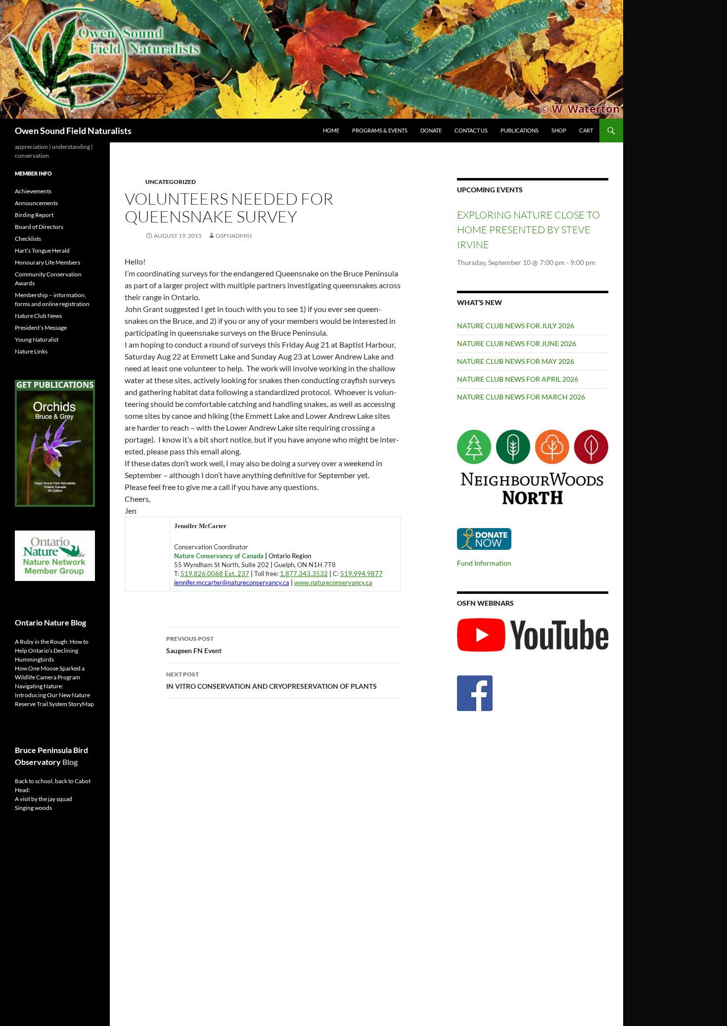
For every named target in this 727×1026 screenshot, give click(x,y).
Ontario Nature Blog (50, 622)
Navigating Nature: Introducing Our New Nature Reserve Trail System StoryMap (54, 695)
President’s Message (41, 327)
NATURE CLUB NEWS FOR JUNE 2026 (516, 343)
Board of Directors (39, 226)
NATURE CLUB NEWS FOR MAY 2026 (515, 361)
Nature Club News (38, 315)
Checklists (28, 238)
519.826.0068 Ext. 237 (215, 574)
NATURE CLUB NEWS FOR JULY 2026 (515, 325)
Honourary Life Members (47, 262)
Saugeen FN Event (194, 645)
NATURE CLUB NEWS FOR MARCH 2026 (521, 397)
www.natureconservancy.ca (333, 582)
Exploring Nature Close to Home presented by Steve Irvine (528, 230)
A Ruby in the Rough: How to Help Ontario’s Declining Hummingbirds (52, 650)
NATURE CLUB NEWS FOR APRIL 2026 (517, 379)
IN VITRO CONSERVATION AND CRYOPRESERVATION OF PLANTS (271, 680)
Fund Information (484, 563)
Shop (558, 130)
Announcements (36, 203)
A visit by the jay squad (43, 799)
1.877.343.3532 (304, 574)
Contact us (471, 130)
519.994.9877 (361, 574)
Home (331, 130)
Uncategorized (170, 181)
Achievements (33, 191)
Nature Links (31, 351)
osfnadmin (234, 235)
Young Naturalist (36, 339)
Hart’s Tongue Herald (42, 250)
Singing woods (33, 807)
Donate (431, 130)
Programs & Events (380, 130)
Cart (586, 130)
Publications (519, 130)
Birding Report (34, 215)
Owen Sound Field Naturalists (73, 130)
